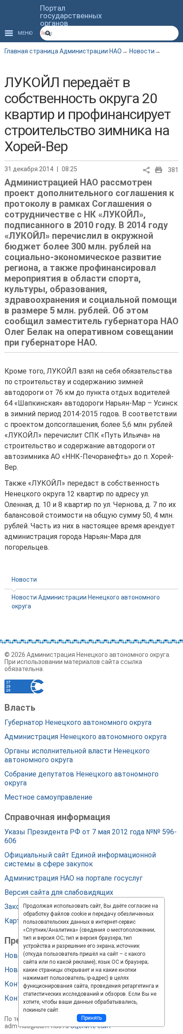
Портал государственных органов (71, 15)
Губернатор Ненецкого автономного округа (77, 722)
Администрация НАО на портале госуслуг (73, 878)
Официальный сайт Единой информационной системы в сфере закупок (80, 859)
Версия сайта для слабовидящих (58, 892)
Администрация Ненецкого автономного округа (85, 736)
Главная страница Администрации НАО (63, 51)
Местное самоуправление (48, 797)
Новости (142, 51)
